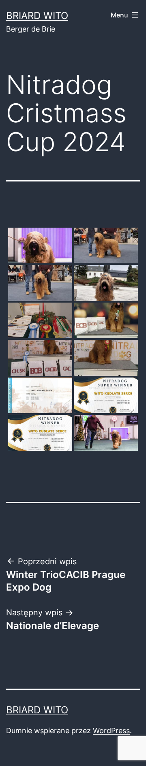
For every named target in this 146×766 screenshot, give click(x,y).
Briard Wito (37, 15)
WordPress (111, 730)
